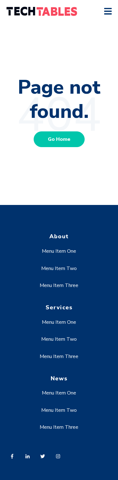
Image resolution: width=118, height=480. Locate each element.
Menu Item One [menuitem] (59, 251)
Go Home (59, 139)
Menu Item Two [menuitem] (59, 268)
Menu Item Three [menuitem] (59, 285)
